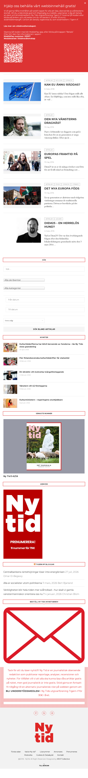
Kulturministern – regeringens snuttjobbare (41, 400)
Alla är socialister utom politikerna (22, 583)
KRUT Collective (63, 759)
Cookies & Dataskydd (44, 755)
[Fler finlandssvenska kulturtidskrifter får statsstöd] (10, 361)
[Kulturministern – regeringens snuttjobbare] (10, 403)
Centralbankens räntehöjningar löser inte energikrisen (34, 572)
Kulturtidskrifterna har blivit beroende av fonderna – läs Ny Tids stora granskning (51, 345)
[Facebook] (36, 713)
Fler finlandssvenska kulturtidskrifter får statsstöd (44, 358)
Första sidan (16, 752)
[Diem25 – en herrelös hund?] (22, 230)
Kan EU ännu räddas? (62, 84)
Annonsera (58, 752)
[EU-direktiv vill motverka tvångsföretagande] (10, 375)
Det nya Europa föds (61, 188)
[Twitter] (44, 713)
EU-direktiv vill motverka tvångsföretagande (41, 372)
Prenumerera (71, 752)
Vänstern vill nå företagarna (33, 386)
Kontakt (60, 755)
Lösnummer (45, 752)
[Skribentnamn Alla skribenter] (44, 280)
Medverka (28, 755)
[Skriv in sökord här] (44, 269)
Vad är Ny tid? (30, 752)
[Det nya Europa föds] (22, 195)
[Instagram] (52, 713)
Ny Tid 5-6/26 (10, 476)
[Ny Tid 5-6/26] (44, 446)
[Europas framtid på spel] (22, 161)
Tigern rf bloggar (45, 564)
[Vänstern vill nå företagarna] (10, 389)
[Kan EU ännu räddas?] (22, 91)
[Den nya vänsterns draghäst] (22, 126)
